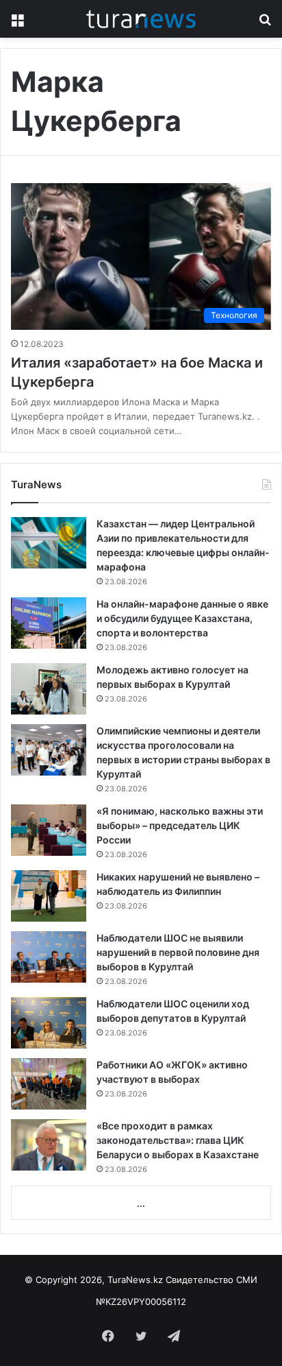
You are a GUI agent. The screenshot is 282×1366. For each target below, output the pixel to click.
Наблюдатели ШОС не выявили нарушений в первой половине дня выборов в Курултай (178, 952)
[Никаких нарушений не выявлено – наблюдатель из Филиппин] (48, 896)
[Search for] (265, 23)
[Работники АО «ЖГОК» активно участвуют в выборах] (48, 1084)
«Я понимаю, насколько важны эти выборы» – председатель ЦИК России (180, 825)
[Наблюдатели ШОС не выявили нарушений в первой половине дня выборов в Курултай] (48, 957)
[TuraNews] (141, 19)
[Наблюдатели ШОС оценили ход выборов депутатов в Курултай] (48, 1023)
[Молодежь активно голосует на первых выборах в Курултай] (48, 689)
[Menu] (17, 23)
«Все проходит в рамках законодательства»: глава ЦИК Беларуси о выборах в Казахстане (178, 1140)
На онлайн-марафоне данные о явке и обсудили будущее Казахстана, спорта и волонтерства (182, 618)
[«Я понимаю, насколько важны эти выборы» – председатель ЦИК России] (48, 830)
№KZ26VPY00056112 (141, 1301)
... (141, 1203)
